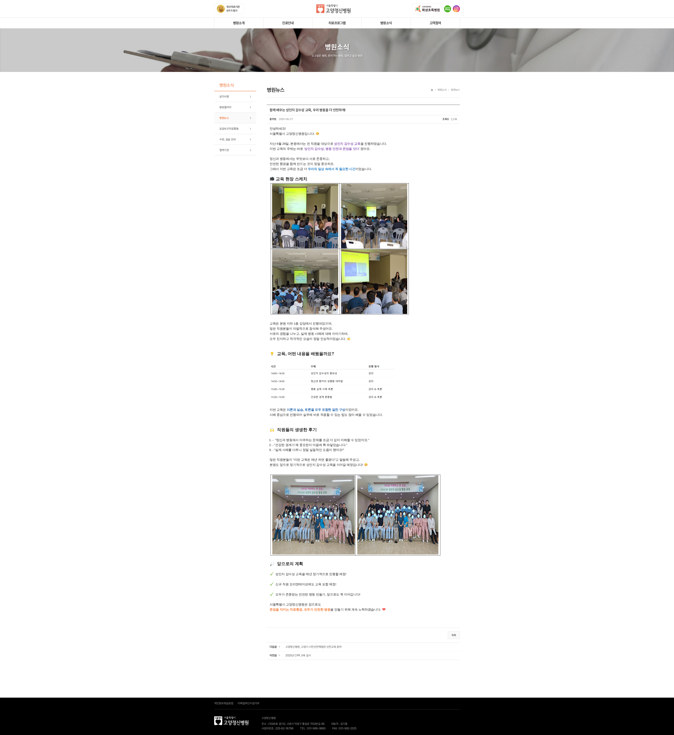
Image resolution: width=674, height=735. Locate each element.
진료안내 (288, 23)
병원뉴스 (224, 118)
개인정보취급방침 (223, 703)
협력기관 (224, 150)
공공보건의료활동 (229, 128)
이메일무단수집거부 (248, 703)
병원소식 (386, 23)
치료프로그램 (337, 23)
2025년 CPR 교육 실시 (298, 655)
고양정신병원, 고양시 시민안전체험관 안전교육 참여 (313, 646)
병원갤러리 (225, 107)
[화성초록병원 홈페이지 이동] (427, 9)
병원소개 (239, 23)
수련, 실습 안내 (227, 139)
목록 (453, 635)
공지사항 (224, 96)
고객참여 (435, 23)
